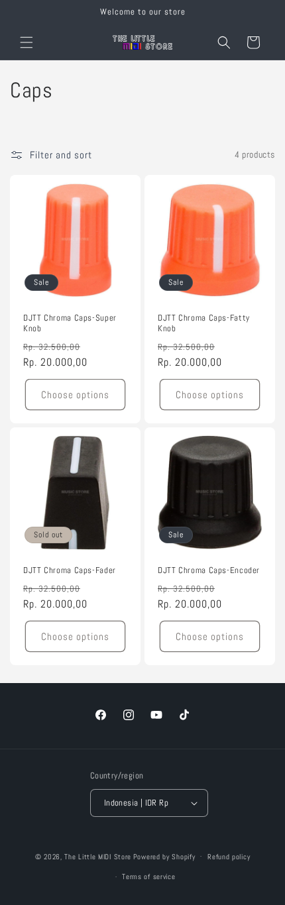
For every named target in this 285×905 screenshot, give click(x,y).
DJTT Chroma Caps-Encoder (209, 570)
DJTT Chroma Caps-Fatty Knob (204, 323)
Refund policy (228, 856)
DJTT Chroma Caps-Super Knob (70, 323)
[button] (26, 42)
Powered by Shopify (164, 856)
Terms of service (148, 876)
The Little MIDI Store (97, 856)
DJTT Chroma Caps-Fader (69, 570)
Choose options (75, 394)
